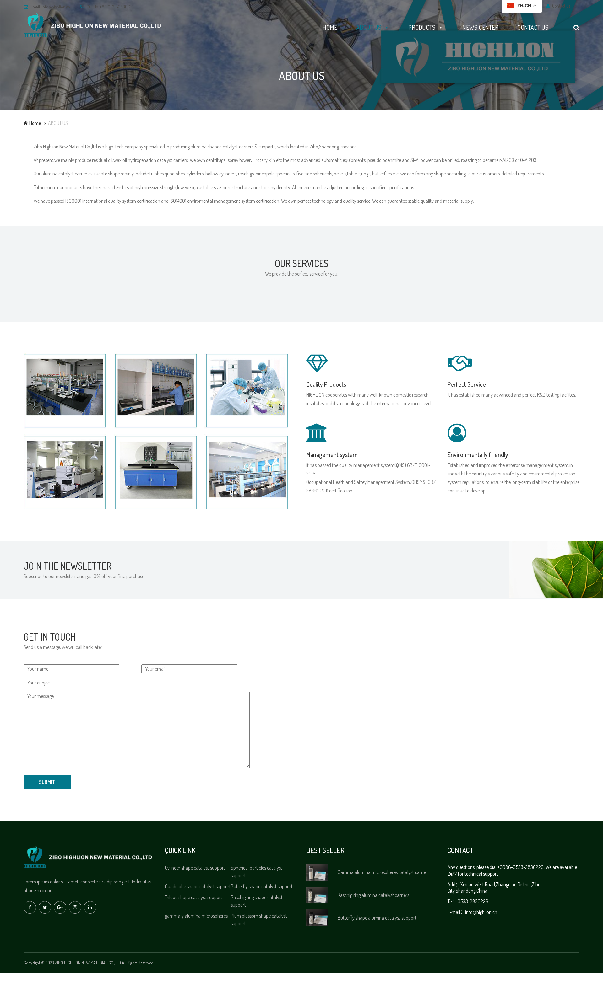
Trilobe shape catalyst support (193, 897)
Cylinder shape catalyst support (195, 868)
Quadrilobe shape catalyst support (198, 886)
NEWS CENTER (480, 27)
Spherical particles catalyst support (256, 871)
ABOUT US (368, 27)
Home (34, 123)
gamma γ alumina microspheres (196, 916)
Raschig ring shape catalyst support (257, 901)
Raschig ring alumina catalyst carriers (373, 895)
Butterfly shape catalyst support (262, 886)
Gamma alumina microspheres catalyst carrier (382, 872)
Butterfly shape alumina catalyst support (377, 917)
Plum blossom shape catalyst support (259, 919)
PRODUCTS (421, 27)
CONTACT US (532, 27)
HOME (330, 27)
